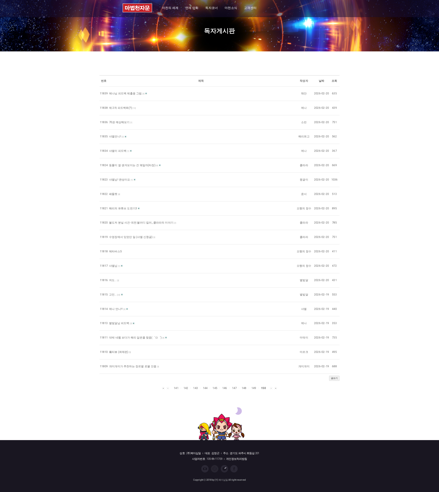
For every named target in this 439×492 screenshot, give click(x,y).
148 (244, 388)
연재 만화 (191, 8)
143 (195, 388)
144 (205, 388)
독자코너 (211, 8)
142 (185, 388)
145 (214, 388)
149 (253, 388)
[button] (163, 388)
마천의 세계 (170, 8)
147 (234, 388)
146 (224, 388)
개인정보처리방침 (236, 458)
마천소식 (231, 8)
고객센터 (250, 8)
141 (176, 388)
